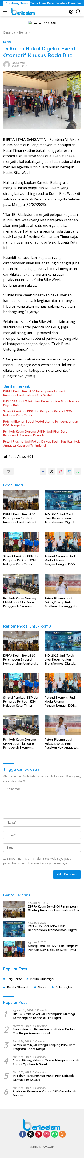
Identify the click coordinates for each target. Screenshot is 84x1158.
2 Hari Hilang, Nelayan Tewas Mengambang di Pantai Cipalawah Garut (46, 1062)
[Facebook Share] (43, 471)
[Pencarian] (78, 11)
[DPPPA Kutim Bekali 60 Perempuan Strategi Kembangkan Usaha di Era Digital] (21, 500)
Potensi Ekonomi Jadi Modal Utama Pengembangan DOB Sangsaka (40, 423)
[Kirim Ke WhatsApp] (77, 471)
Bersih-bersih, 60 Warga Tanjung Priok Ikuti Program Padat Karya (44, 1047)
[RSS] (62, 1134)
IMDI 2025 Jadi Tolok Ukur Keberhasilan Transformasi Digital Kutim (41, 403)
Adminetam (18, 63)
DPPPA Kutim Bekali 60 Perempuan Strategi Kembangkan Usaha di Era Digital (34, 393)
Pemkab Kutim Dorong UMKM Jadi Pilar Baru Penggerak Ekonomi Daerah (35, 433)
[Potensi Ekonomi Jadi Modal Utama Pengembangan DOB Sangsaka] (63, 542)
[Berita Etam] (23, 11)
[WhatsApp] (54, 1134)
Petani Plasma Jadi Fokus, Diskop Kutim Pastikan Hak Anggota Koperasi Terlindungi (41, 443)
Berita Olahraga (42, 979)
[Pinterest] (38, 1134)
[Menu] (6, 11)
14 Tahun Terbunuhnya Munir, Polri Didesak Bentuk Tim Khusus (43, 1078)
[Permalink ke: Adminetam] (6, 64)
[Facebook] (22, 1134)
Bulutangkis (64, 987)
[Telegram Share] (69, 471)
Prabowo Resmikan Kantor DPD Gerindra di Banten (44, 1093)
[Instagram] (46, 1134)
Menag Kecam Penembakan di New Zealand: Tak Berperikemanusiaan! (45, 1031)
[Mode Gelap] (71, 11)
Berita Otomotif (18, 987)
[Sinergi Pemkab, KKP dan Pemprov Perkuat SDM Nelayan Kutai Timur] (21, 542)
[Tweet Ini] (51, 471)
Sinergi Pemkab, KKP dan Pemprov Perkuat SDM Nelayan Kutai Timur (37, 413)
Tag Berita (14, 979)
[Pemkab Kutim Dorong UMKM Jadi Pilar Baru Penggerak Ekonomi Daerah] (21, 584)
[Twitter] (30, 1134)
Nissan (42, 987)
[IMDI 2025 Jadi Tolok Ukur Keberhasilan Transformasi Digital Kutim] (63, 500)
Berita (7, 42)
